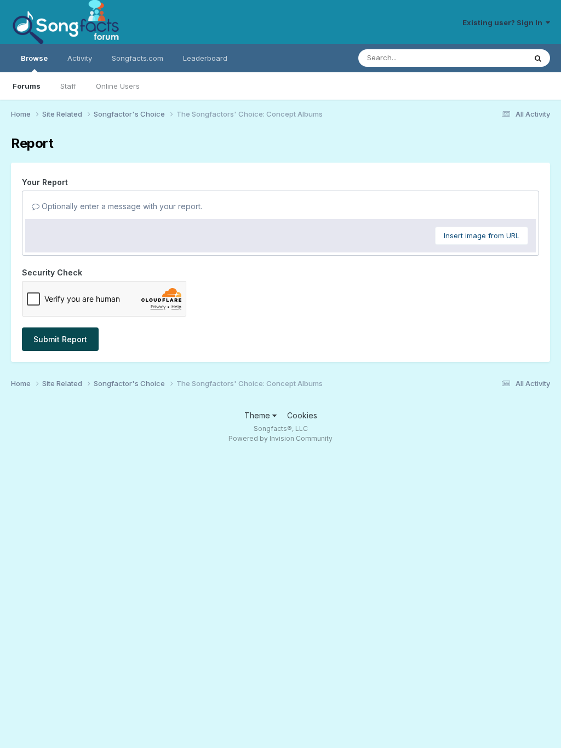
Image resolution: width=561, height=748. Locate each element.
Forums (27, 86)
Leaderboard (205, 58)
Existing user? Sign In (504, 22)
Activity (79, 58)
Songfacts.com (137, 58)
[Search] (538, 58)
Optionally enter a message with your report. (120, 206)
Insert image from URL (481, 235)
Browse (34, 58)
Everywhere (492, 58)
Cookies (302, 415)
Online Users (118, 86)
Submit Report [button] (60, 339)
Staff (68, 86)
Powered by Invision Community (280, 438)
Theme (258, 415)
